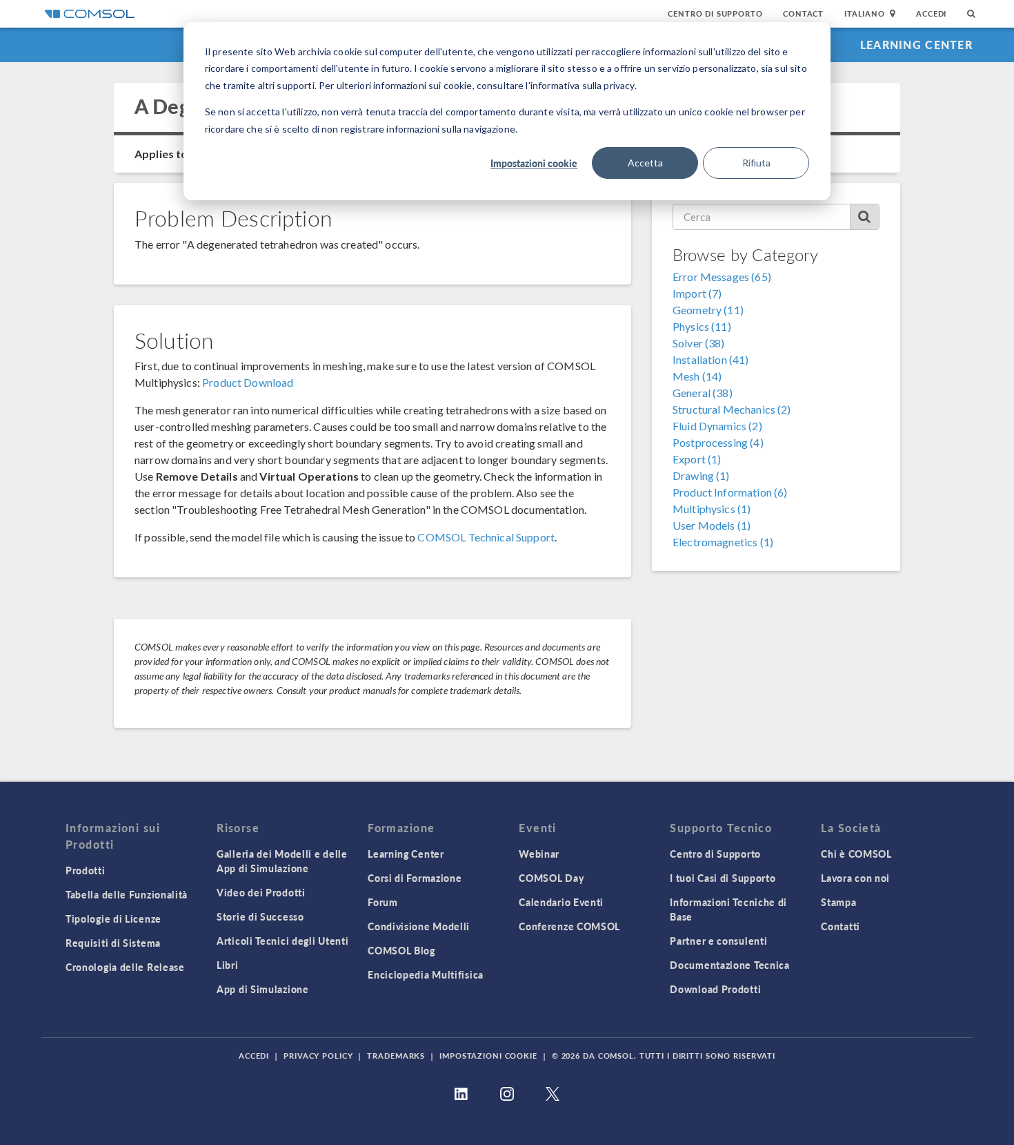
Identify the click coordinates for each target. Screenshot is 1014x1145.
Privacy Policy (318, 1055)
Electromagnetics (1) (723, 541)
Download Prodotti (715, 989)
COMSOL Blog (401, 950)
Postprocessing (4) (718, 442)
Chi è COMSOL (856, 853)
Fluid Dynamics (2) (717, 425)
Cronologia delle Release (125, 967)
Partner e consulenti (718, 940)
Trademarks (396, 1055)
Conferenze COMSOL (569, 926)
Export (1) (697, 458)
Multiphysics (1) (711, 508)
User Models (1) (711, 525)
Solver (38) (699, 342)
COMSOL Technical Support (486, 536)
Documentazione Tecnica (729, 965)
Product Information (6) (730, 492)
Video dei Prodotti (261, 892)
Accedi (931, 13)
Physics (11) (702, 326)
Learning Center (916, 44)
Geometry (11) (708, 309)
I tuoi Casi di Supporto (722, 878)
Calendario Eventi (561, 902)
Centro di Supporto (715, 13)
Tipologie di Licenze (113, 918)
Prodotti (86, 870)
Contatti (840, 926)
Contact (803, 13)
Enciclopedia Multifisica (426, 974)
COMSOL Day (551, 878)
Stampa (838, 902)
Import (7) (697, 293)
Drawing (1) (701, 475)
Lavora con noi (855, 878)
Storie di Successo (260, 916)
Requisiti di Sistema (113, 943)
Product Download (247, 382)
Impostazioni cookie (533, 163)
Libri (228, 965)
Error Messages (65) (722, 276)
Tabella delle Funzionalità (127, 894)
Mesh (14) (697, 376)
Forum (383, 902)
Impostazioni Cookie (488, 1055)
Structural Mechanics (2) (732, 409)
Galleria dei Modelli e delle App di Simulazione (282, 861)
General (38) (703, 392)
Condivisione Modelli (419, 926)
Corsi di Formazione (414, 878)
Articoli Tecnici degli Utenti (282, 940)
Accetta (645, 163)
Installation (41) (711, 359)
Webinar (539, 853)
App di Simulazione (263, 989)
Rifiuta (756, 163)
